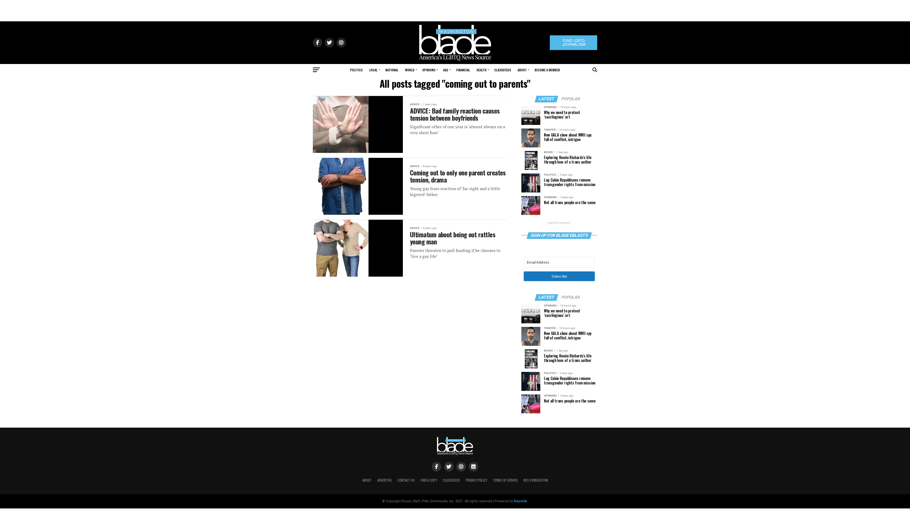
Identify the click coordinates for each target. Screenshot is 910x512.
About (522, 69)
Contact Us (406, 480)
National (391, 69)
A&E (445, 69)
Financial (463, 69)
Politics (356, 69)
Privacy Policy (476, 480)
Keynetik (520, 501)
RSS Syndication (535, 480)
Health (482, 69)
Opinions (428, 69)
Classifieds (502, 69)
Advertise (384, 480)
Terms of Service (505, 480)
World (409, 69)
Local (373, 69)
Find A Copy (428, 480)
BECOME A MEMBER (547, 69)
